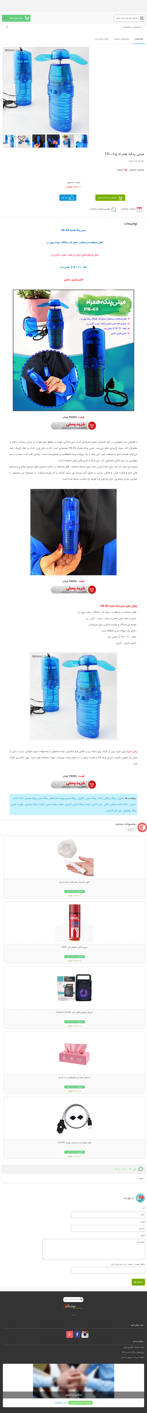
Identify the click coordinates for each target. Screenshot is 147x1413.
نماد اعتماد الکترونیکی (133, 1347)
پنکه (100, 798)
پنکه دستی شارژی (87, 798)
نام (144, 1208)
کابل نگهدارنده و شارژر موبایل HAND (74, 1143)
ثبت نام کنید (60, 1403)
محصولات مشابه (121, 39)
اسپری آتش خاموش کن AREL (74, 947)
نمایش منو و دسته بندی (127, 18)
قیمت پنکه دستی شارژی (77, 804)
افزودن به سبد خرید (107, 197)
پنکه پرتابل (110, 798)
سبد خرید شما (16, 18)
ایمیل (143, 1221)
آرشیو (130, 830)
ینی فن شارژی (114, 810)
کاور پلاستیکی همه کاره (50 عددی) (74, 882)
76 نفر (64, 197)
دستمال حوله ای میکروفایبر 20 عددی (75, 1078)
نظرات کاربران (101, 39)
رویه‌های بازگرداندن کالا (133, 1352)
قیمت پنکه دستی (54, 804)
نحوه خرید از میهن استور (132, 1357)
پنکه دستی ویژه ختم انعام (63, 798)
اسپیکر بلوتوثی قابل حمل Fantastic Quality (74, 1012)
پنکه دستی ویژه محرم (37, 798)
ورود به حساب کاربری (80, 1403)
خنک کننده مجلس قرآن (116, 804)
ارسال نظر (138, 1282)
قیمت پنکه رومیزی (34, 804)
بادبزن (121, 798)
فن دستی (97, 804)
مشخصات (139, 39)
